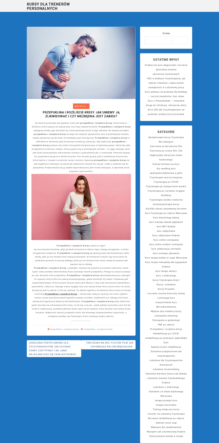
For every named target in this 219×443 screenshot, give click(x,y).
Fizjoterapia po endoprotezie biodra (166, 186)
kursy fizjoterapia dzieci (166, 280)
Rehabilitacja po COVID (166, 333)
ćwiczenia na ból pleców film (166, 146)
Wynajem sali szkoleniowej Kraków (166, 431)
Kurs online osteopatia (166, 240)
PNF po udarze (166, 324)
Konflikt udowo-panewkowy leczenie (166, 208)
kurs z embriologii (166, 275)
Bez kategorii (166, 141)
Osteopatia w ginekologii (166, 320)
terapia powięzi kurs (166, 400)
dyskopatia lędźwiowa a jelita (166, 173)
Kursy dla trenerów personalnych (48, 6)
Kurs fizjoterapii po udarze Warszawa (166, 213)
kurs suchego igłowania (166, 253)
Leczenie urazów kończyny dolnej (166, 293)
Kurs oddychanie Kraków (166, 235)
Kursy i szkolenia (166, 284)
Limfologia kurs (166, 298)
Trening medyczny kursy (166, 409)
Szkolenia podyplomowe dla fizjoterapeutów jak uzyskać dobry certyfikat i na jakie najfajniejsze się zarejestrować (52, 348)
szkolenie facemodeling (166, 369)
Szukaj (166, 33)
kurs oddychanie (166, 231)
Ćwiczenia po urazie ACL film (166, 150)
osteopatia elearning (166, 315)
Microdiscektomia (166, 306)
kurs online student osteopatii (166, 244)
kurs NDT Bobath (166, 226)
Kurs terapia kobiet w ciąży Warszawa (166, 257)
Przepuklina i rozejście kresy (61, 294)
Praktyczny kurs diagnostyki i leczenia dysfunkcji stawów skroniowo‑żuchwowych (166, 69)
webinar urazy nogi (166, 422)
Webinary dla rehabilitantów (166, 427)
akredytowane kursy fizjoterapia (166, 137)
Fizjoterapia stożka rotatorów (166, 199)
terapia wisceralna (166, 405)
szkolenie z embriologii (166, 387)
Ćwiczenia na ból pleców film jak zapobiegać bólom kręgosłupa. (109, 344)
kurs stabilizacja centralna (166, 249)
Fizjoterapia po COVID (166, 182)
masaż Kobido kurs (166, 302)
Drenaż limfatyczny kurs (166, 164)
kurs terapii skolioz (166, 271)
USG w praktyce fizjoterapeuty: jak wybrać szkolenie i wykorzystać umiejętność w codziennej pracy (166, 83)
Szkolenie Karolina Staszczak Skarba (166, 373)
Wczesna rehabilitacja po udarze (166, 418)
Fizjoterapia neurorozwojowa (166, 177)
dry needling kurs (166, 168)
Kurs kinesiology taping (166, 217)
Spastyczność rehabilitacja (166, 347)
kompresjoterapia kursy (166, 204)
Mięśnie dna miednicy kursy (166, 311)
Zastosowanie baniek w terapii (166, 436)
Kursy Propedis (166, 289)
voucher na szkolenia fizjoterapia (166, 414)
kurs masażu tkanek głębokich (166, 222)
